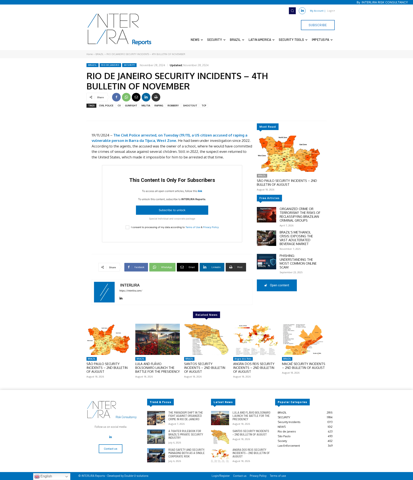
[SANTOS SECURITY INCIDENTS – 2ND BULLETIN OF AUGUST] (206, 339)
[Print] (156, 97)
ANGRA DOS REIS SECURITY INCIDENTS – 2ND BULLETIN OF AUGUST (253, 368)
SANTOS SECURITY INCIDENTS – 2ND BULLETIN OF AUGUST (204, 368)
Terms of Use (192, 227)
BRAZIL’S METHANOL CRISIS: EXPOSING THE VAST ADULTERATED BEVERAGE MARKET (296, 238)
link (200, 191)
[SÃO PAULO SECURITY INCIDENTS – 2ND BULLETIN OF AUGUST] (289, 154)
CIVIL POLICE (106, 105)
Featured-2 (264, 242)
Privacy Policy (211, 227)
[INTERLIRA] (104, 292)
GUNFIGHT (131, 105)
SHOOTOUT (190, 105)
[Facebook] (116, 97)
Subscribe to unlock (172, 210)
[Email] (136, 97)
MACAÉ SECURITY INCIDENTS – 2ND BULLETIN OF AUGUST (303, 366)
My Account (317, 10)
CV (119, 105)
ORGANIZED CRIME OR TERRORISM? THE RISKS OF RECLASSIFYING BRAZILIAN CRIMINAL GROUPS (300, 214)
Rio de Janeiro (110, 65)
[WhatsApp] (126, 97)
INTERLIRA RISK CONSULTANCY (385, 2)
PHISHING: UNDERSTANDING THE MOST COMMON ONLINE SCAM (298, 261)
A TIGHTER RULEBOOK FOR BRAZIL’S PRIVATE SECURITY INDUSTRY (185, 434)
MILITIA (146, 105)
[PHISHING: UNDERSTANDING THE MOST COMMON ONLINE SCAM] (266, 261)
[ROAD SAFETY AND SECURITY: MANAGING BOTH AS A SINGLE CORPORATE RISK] (156, 455)
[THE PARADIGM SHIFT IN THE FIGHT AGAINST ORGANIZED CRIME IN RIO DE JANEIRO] (156, 418)
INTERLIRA (130, 285)
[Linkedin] (302, 10)
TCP (204, 105)
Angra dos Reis (242, 358)
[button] (292, 10)
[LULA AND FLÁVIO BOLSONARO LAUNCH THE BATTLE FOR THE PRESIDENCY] (157, 339)
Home (89, 54)
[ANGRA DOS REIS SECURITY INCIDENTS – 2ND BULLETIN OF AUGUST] (255, 339)
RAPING (158, 105)
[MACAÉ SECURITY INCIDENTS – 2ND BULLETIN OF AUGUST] (304, 339)
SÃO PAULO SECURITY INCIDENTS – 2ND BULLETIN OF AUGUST (287, 183)
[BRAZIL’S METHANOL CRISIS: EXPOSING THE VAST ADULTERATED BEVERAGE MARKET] (266, 238)
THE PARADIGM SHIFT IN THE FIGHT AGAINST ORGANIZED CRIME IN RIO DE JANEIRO (185, 416)
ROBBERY (173, 105)
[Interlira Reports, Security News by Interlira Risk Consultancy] (119, 30)
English (46, 476)
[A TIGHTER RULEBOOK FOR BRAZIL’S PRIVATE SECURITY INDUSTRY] (156, 436)
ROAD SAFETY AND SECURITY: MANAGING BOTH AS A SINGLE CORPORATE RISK (186, 453)
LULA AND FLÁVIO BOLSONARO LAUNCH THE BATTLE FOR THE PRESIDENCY (157, 368)
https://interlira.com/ (130, 290)
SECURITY (129, 65)
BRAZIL (100, 54)
